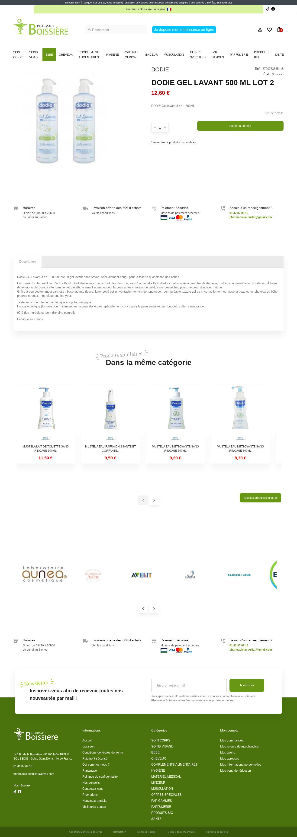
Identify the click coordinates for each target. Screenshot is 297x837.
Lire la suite (196, 9)
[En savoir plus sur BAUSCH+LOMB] (238, 575)
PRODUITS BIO (261, 55)
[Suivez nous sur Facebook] (267, 9)
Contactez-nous (92, 788)
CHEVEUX (66, 54)
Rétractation (119, 832)
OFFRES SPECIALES (198, 55)
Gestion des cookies (217, 832)
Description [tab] (27, 261)
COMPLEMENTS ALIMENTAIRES (89, 55)
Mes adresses (229, 758)
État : (267, 74)
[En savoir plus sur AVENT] (141, 575)
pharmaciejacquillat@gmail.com (33, 774)
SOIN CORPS (18, 55)
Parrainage (89, 770)
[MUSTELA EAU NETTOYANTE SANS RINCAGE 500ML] (175, 414)
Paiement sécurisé (94, 758)
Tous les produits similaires (260, 497)
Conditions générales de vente (102, 752)
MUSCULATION (174, 54)
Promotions (90, 794)
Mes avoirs (227, 752)
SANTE (279, 54)
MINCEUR (151, 54)
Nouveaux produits (94, 800)
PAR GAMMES (218, 55)
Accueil (87, 740)
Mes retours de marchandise (239, 746)
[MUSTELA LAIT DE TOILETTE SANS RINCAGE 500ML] (45, 414)
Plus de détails (274, 113)
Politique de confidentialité (100, 776)
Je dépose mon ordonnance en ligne (184, 30)
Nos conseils (91, 782)
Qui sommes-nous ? (96, 764)
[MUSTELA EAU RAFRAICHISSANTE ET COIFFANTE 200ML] (110, 414)
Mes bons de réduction (235, 770)
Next (154, 608)
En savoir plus (224, 2)
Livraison (88, 746)
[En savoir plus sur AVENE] (92, 575)
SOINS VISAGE (34, 55)
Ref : (258, 68)
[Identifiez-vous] (249, 30)
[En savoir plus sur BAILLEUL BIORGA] (190, 575)
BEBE (49, 54)
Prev (143, 608)
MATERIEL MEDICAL (132, 55)
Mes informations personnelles (240, 764)
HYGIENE (112, 54)
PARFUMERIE (239, 54)
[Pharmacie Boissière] (40, 27)
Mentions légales (146, 832)
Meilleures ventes (94, 806)
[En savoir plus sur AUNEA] (43, 575)
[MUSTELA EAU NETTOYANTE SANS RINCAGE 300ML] (240, 414)
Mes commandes (231, 740)
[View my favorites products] (267, 29)
